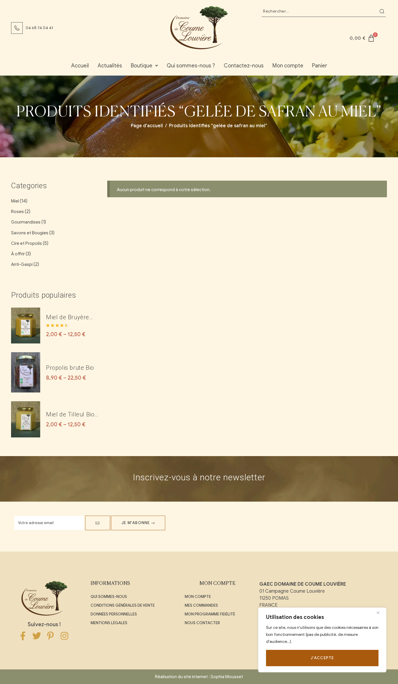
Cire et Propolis (26, 243)
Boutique (141, 65)
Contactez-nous (244, 65)
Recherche (382, 11)
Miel (15, 201)
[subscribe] (97, 523)
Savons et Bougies (29, 232)
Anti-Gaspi (22, 264)
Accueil (80, 65)
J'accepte (322, 657)
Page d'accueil (147, 126)
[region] (322, 640)
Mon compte (287, 65)
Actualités (110, 65)
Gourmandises (25, 222)
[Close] (380, 612)
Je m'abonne (136, 522)
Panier (319, 65)
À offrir (18, 253)
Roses (17, 211)
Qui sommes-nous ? (191, 65)
